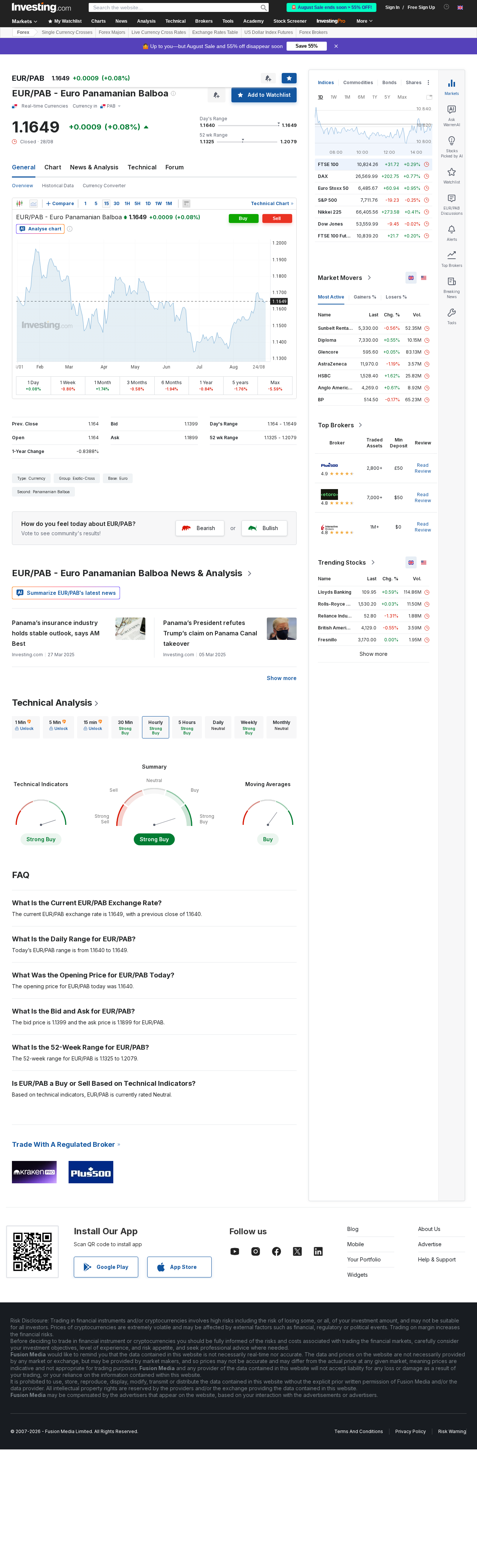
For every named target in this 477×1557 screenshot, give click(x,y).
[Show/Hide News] (186, 204)
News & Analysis (94, 167)
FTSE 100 (328, 164)
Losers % (396, 297)
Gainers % (365, 297)
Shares (413, 82)
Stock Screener (290, 21)
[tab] (24, 727)
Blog (352, 1229)
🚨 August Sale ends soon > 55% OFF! (331, 7)
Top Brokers (336, 425)
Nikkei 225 (329, 212)
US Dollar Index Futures (268, 32)
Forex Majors (112, 32)
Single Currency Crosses (67, 32)
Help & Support (437, 1259)
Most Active (331, 297)
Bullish (270, 528)
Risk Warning (452, 1431)
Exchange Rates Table (215, 32)
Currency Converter (104, 185)
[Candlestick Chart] (19, 204)
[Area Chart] (33, 204)
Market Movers (340, 277)
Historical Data (58, 185)
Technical (142, 167)
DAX (323, 176)
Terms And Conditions (358, 1431)
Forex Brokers (313, 32)
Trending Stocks (342, 562)
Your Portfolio (364, 1259)
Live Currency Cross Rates (159, 32)
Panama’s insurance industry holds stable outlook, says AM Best (55, 633)
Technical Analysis (52, 702)
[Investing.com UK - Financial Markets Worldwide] (41, 7)
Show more (282, 678)
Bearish (206, 528)
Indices (326, 82)
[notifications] (446, 6)
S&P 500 (327, 200)
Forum (174, 167)
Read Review (423, 468)
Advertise (430, 1244)
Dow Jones (330, 224)
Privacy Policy (410, 1431)
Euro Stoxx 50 (333, 188)
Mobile (355, 1244)
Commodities (358, 82)
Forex (23, 32)
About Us (429, 1229)
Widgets (357, 1275)
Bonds (389, 82)
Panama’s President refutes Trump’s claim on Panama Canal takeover (210, 633)
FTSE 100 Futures (337, 236)
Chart (52, 167)
